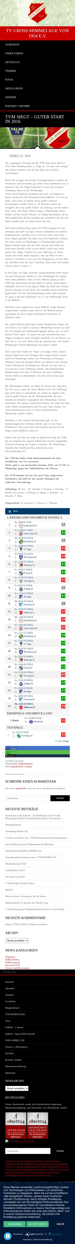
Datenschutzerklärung (15, 1066)
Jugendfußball (29, 1170)
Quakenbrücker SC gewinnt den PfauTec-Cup (26, 902)
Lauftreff (35, 1161)
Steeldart (9, 1053)
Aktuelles (9, 988)
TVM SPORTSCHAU (15, 1014)
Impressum (10, 1072)
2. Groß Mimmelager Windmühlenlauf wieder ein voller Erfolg (34, 909)
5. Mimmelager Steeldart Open (19, 883)
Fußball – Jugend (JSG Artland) (20, 1034)
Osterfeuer (9, 1167)
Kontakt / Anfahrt (13, 1059)
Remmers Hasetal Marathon (48, 1172)
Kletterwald (46, 1175)
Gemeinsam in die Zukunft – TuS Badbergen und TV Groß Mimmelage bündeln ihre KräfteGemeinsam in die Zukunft (33, 817)
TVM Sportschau (54, 1170)
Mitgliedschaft (12, 1008)
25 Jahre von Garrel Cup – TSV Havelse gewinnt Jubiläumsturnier (36, 837)
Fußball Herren (25, 763)
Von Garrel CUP (12, 965)
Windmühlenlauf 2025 (16, 863)
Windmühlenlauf (13, 824)
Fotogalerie (40, 1170)
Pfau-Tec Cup (62, 1167)
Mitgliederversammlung (34, 1164)
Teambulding (10, 1175)
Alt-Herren (20, 1175)
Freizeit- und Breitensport (17, 968)
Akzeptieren (37, 1224)
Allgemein (10, 956)
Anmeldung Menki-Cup (16, 831)
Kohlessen (18, 1167)
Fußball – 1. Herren (14, 1027)
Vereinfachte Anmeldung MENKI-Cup (23, 850)
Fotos (7, 1021)
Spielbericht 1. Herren (22, 766)
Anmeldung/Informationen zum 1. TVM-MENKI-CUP (30, 857)
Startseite (9, 982)
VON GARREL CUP (14, 1040)
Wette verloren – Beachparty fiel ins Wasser (25, 896)
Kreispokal (51, 1167)
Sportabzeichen (61, 1164)
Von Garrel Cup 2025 (15, 876)
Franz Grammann (33, 1175)
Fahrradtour (50, 1164)
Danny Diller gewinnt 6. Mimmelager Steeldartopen (29, 844)
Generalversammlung (14, 1170)
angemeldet (20, 788)
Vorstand (9, 995)
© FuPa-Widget (62, 741)
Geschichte (10, 1001)
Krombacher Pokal (18, 1172)
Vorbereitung (31, 1172)
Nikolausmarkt (30, 1167)
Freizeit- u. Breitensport (16, 1047)
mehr (60, 1224)
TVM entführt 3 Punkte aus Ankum (30, 924)
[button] (11, 748)
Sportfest (20, 1164)
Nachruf (9, 889)
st (46, 1170)
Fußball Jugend (12, 962)
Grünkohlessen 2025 (15, 870)
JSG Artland (41, 1167)
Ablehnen (14, 1224)
